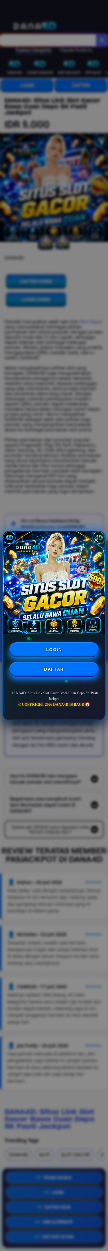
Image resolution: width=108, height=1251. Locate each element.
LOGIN (54, 649)
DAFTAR (54, 669)
